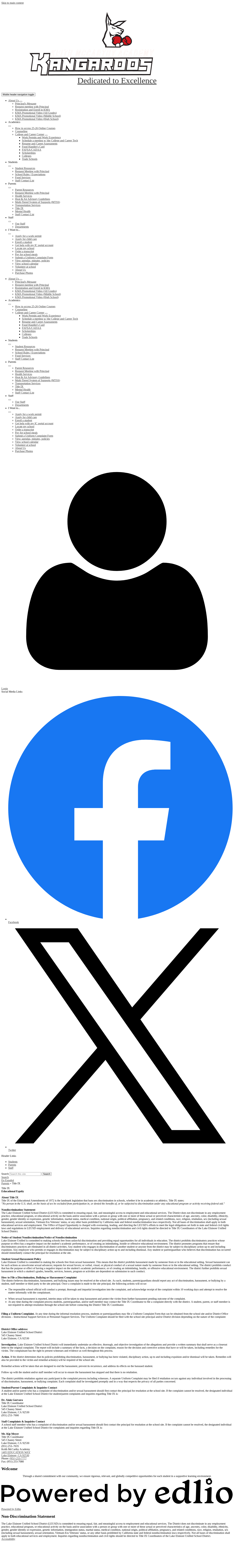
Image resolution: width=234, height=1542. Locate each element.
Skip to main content (12, 2)
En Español (7, 1180)
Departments (22, 226)
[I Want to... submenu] (9, 233)
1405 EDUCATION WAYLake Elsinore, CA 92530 (15, 1454)
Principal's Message (25, 103)
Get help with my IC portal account (34, 245)
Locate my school (24, 248)
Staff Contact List (24, 180)
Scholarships (29, 152)
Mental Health (22, 211)
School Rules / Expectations (30, 174)
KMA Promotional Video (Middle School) (38, 115)
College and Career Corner (29, 134)
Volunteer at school (25, 266)
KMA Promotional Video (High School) (37, 119)
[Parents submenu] (9, 187)
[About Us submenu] (21, 101)
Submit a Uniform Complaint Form (34, 257)
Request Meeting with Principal (32, 171)
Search (5, 1173)
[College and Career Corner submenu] (46, 135)
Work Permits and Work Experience (41, 137)
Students (12, 1161)
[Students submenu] (9, 166)
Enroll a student (23, 242)
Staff (10, 1167)
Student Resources (25, 168)
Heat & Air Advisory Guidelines (32, 199)
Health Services (23, 195)
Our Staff (20, 223)
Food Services (22, 177)
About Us (20, 269)
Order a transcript (24, 251)
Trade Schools (29, 159)
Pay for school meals (26, 254)
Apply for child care (26, 239)
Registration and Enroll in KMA (32, 109)
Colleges (26, 155)
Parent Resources (24, 189)
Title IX (19, 208)
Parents (12, 1164)
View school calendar (26, 263)
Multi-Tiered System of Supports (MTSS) (37, 202)
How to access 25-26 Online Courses (35, 128)
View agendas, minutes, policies (32, 260)
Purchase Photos (24, 272)
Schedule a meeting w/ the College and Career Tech (50, 140)
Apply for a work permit (28, 236)
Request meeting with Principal (32, 106)
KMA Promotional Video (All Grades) (36, 112)
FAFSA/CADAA (31, 149)
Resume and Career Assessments (39, 143)
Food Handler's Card (33, 146)
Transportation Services (27, 205)
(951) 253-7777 (18, 1458)
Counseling (21, 131)
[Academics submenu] (9, 126)
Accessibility (8, 1539)
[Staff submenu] (9, 221)
